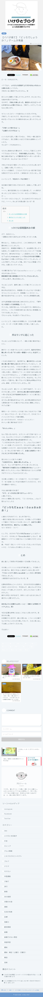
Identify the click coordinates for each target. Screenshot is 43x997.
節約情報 (7, 927)
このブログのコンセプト (13, 856)
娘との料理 (14, 650)
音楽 (6, 962)
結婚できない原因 (10, 937)
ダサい (34, 643)
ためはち (5, 647)
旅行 (6, 886)
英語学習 (7, 942)
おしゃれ (21, 643)
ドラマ (6, 866)
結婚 (6, 932)
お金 (6, 841)
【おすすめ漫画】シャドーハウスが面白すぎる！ (20, 975)
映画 (6, 892)
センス (28, 643)
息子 (22, 650)
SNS (5, 831)
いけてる (5, 643)
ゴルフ (6, 861)
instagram (8, 809)
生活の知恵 (8, 912)
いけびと (13, 643)
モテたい (19, 647)
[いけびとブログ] (21, 28)
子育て (4, 33)
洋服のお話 (8, 902)
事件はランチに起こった (17, 217)
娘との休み (6, 650)
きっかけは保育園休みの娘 (18, 214)
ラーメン (26, 647)
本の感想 (7, 897)
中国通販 (7, 876)
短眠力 (6, 922)
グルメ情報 (8, 851)
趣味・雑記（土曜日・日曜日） (15, 952)
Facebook (8, 814)
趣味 (6, 947)
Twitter (7, 818)
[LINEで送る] (34, 75)
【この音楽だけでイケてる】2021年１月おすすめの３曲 (22, 982)
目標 (6, 917)
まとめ (11, 221)
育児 (27, 650)
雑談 (6, 957)
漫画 (6, 907)
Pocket (18, 75)
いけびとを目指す (10, 836)
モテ (12, 647)
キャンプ (7, 846)
